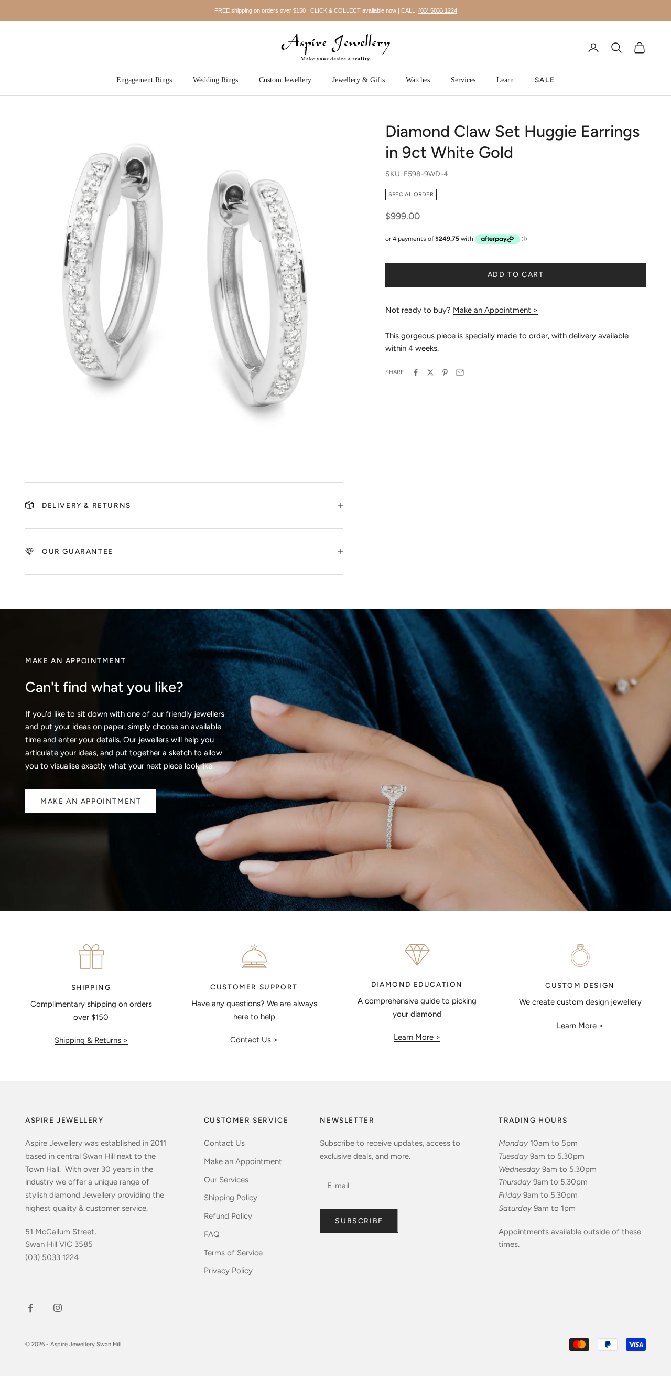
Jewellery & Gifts (358, 80)
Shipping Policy (230, 1197)
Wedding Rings (215, 80)
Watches (418, 80)
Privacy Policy (228, 1270)
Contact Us (224, 1143)
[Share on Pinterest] (445, 372)
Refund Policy (228, 1216)
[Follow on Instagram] (57, 1308)
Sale (545, 80)
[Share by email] (460, 372)
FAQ (212, 1234)
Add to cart (516, 274)
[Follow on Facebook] (30, 1308)
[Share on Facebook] (416, 372)
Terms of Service (233, 1252)
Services (463, 80)
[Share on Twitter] (430, 372)
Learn (505, 80)
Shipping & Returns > (91, 1040)
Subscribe (359, 1221)
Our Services (226, 1180)
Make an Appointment (90, 801)
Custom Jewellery (285, 80)
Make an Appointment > (495, 310)
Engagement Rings (144, 80)
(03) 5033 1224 (437, 10)
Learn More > (417, 1037)
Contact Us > (254, 1039)
